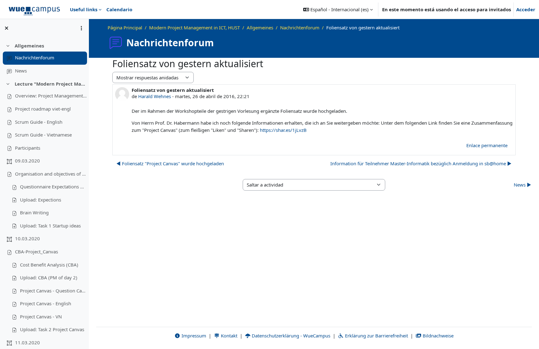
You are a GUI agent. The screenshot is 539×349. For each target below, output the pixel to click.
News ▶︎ (522, 185)
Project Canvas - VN (41, 316)
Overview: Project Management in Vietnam (51, 95)
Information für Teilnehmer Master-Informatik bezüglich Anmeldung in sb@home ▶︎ (421, 163)
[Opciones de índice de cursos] (81, 28)
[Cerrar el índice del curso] (7, 28)
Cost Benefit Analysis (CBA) (49, 265)
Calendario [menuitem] (119, 9)
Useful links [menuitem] (83, 9)
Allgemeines (29, 45)
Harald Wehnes (154, 96)
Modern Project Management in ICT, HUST (194, 27)
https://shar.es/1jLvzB (283, 130)
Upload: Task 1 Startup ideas (50, 225)
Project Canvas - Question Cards (53, 290)
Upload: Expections (40, 200)
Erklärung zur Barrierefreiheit (376, 335)
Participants (27, 148)
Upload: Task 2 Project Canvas (52, 329)
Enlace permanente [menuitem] (486, 145)
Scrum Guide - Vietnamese (43, 135)
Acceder (525, 9)
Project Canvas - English (45, 303)
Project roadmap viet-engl (43, 109)
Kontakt (228, 335)
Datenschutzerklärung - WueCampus (290, 335)
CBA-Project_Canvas (36, 251)
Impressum (193, 335)
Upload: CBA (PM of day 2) (48, 277)
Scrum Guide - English (38, 122)
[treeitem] (44, 58)
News (21, 70)
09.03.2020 (27, 160)
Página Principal (125, 27)
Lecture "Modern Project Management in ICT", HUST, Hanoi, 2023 (51, 84)
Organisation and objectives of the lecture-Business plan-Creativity (51, 174)
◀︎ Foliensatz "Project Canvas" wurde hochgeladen (170, 163)
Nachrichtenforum (34, 57)
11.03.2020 (27, 342)
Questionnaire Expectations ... (52, 186)
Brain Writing (34, 212)
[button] (338, 9)
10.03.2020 (27, 238)
